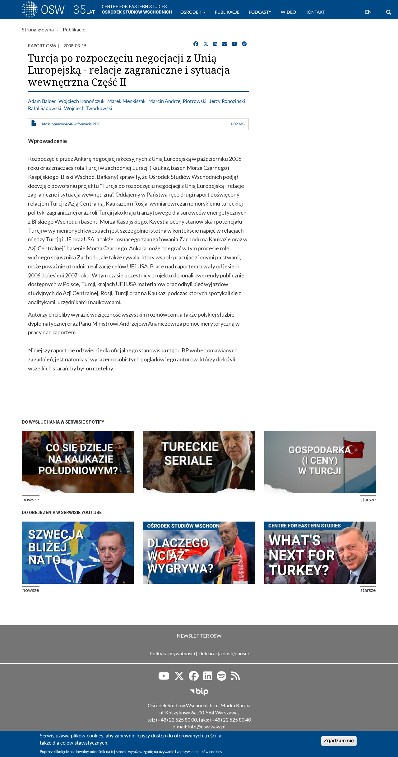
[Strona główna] (60, 12)
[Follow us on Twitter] (179, 678)
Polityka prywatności (172, 653)
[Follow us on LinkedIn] (207, 678)
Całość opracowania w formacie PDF (69, 124)
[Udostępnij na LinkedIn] (215, 44)
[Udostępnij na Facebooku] (195, 44)
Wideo (288, 12)
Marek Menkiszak (126, 101)
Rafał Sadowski (44, 108)
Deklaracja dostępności (223, 653)
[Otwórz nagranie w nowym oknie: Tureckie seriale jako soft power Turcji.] (199, 462)
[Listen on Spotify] (221, 678)
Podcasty (260, 12)
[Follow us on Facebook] (194, 678)
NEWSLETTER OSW (199, 636)
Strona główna (38, 29)
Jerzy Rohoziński (227, 101)
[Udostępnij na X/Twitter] (205, 44)
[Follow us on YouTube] (163, 678)
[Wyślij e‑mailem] (224, 44)
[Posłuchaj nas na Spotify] (244, 44)
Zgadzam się (339, 740)
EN (368, 12)
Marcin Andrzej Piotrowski (177, 101)
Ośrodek (191, 12)
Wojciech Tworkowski (88, 108)
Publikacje (227, 12)
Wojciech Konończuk (81, 101)
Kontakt (315, 12)
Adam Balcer (42, 101)
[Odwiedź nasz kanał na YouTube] (234, 44)
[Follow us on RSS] (235, 678)
